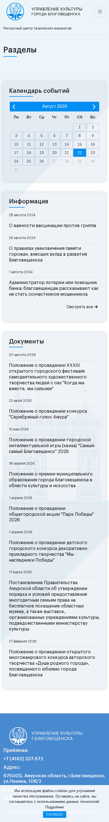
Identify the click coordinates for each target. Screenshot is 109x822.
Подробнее (54, 807)
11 (29, 144)
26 (41, 161)
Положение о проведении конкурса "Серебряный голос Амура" (48, 414)
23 (93, 152)
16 (93, 144)
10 (16, 144)
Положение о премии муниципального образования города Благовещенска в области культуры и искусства (51, 480)
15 (79, 144)
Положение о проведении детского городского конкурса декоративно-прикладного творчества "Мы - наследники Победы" (49, 551)
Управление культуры (57, 11)
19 (41, 152)
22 (79, 152)
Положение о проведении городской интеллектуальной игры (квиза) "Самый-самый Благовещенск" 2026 (52, 446)
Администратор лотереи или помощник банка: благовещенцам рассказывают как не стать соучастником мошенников (54, 288)
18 (29, 152)
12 (41, 144)
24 (16, 161)
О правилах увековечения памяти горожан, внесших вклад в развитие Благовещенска (48, 254)
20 (54, 152)
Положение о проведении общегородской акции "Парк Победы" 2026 (51, 514)
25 (29, 161)
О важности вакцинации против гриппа (52, 225)
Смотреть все (80, 307)
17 (16, 152)
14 (67, 144)
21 (67, 152)
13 (54, 144)
